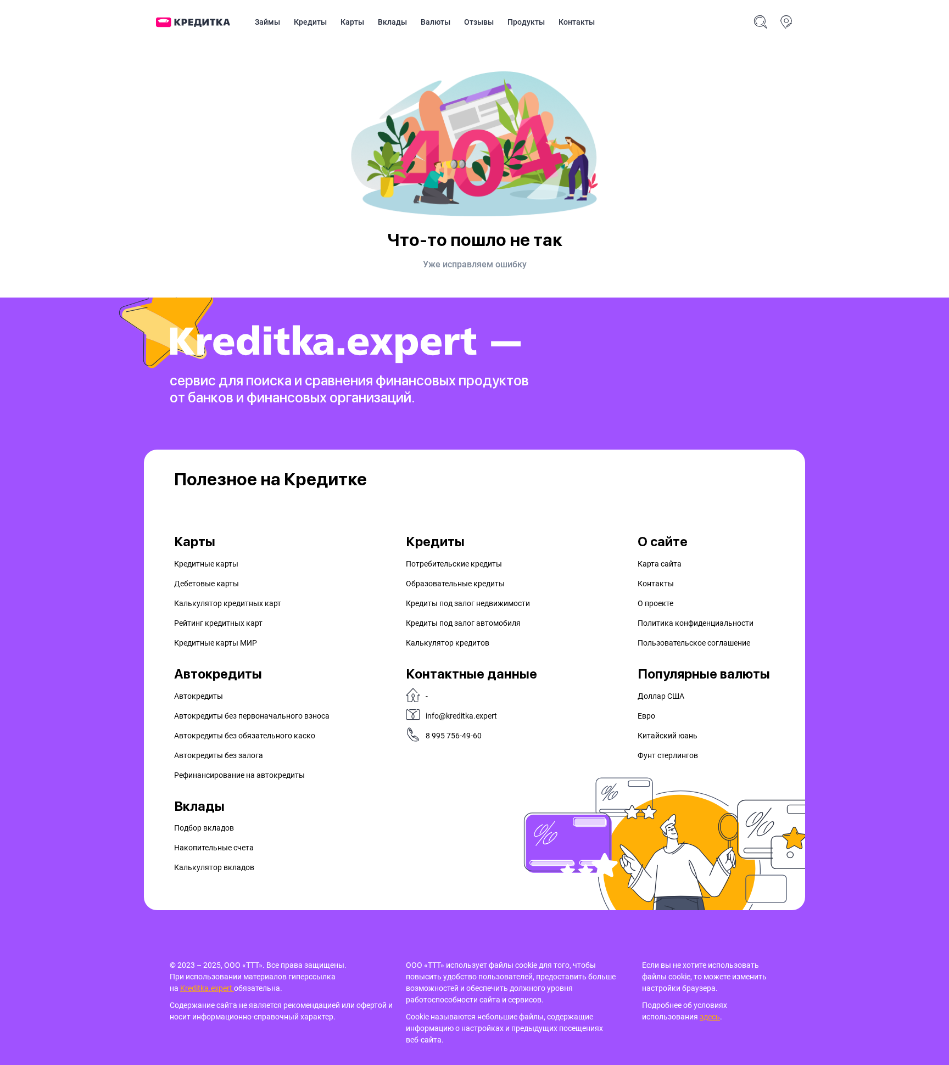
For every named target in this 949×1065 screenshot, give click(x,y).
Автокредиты (198, 696)
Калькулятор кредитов (447, 642)
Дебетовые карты (206, 583)
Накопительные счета (214, 847)
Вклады (392, 22)
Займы (267, 22)
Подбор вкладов (204, 827)
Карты (352, 22)
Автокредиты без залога (218, 755)
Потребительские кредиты (454, 563)
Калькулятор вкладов (214, 867)
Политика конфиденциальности (695, 623)
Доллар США (661, 696)
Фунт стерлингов (668, 755)
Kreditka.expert (207, 988)
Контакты (577, 22)
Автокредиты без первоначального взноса (252, 715)
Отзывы (479, 22)
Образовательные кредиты (455, 583)
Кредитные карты (206, 563)
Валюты (435, 22)
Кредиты (310, 22)
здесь (710, 1016)
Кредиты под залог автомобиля (463, 623)
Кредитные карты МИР (215, 642)
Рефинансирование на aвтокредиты (239, 775)
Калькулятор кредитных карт (227, 603)
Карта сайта (660, 563)
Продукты (526, 22)
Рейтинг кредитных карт (218, 623)
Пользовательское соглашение (694, 642)
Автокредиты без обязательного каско (244, 735)
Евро (646, 715)
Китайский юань (667, 735)
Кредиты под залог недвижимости (468, 603)
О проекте (655, 603)
